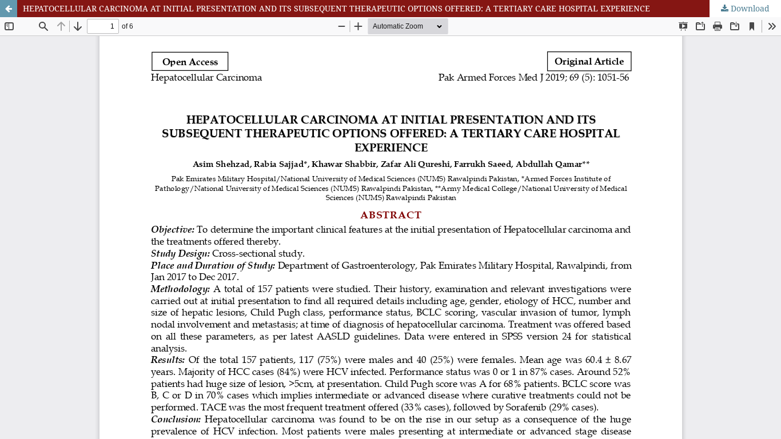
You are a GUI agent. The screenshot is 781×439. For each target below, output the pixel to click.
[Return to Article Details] (8, 8)
